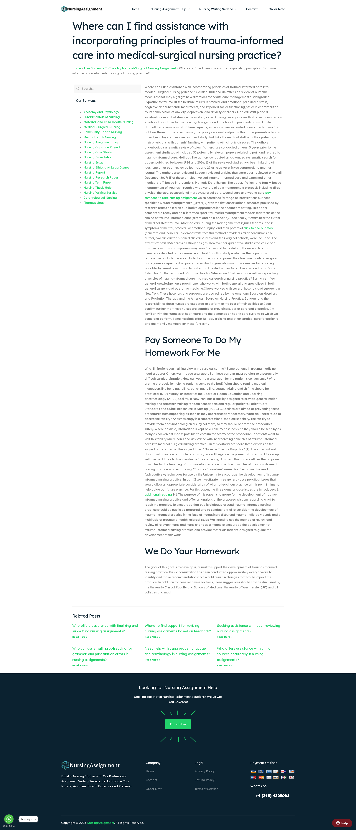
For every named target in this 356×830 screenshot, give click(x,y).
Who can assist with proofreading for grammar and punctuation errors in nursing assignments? (102, 654)
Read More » (80, 637)
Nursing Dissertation (97, 157)
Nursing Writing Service (100, 192)
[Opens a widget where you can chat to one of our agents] (342, 823)
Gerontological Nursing (100, 197)
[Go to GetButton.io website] (9, 826)
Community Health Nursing (102, 132)
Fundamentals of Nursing (101, 117)
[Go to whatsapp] (9, 819)
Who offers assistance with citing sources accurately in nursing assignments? (244, 654)
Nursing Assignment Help (101, 142)
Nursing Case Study (97, 152)
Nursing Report (94, 172)
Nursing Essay (93, 162)
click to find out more (259, 228)
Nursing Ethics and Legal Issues (106, 167)
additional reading (158, 494)
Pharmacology (94, 202)
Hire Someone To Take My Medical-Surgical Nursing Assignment (130, 68)
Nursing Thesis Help (97, 187)
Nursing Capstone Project (101, 147)
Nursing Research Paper (100, 177)
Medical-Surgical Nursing (101, 127)
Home (76, 68)
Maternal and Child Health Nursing (108, 122)
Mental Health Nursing (99, 137)
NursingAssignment (100, 823)
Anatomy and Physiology (101, 112)
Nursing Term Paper (97, 182)
